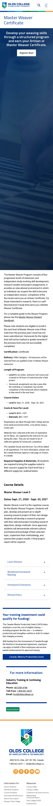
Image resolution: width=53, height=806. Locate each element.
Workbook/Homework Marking (18, 573)
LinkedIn (31, 771)
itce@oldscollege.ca (23, 694)
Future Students (10, 787)
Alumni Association (11, 799)
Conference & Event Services (37, 793)
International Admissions (13, 796)
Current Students (10, 793)
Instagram (15, 771)
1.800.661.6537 (24, 691)
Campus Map (31, 787)
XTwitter (21, 771)
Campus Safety (32, 790)
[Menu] (46, 5)
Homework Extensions (19, 585)
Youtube (37, 771)
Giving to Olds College (12, 801)
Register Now (13, 709)
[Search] (39, 5)
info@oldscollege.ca (35, 764)
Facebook (26, 771)
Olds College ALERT (33, 801)
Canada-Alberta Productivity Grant (26, 657)
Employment (31, 804)
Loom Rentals (14, 562)
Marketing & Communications (33, 797)
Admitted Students (11, 790)
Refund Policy (14, 595)
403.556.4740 (20, 687)
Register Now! (26, 53)
